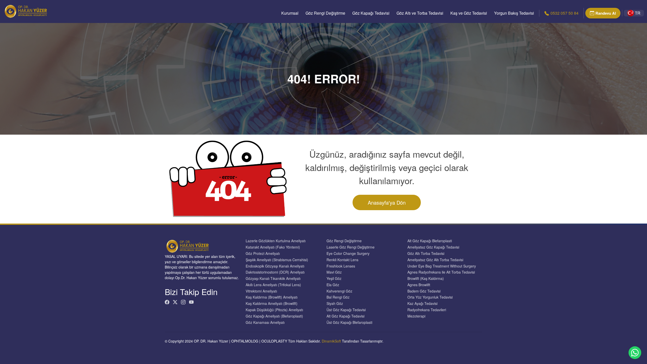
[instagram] (183, 302)
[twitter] (175, 302)
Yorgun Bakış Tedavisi (514, 13)
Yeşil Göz (334, 278)
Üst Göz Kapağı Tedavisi (346, 310)
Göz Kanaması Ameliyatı (265, 322)
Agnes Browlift (418, 285)
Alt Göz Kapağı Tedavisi (345, 316)
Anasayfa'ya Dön (387, 202)
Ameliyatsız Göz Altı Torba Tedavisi (435, 260)
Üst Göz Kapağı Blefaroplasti (349, 322)
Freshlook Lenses (341, 266)
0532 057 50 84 (564, 13)
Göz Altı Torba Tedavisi (425, 253)
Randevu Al (605, 13)
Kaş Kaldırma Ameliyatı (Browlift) (271, 303)
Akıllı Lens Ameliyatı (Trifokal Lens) (273, 285)
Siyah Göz (335, 303)
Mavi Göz (334, 272)
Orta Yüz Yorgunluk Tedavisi (430, 297)
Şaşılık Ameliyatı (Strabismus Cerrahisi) (277, 260)
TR (637, 13)
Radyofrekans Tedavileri (426, 310)
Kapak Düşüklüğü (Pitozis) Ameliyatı (274, 310)
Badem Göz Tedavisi (424, 291)
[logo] (26, 11)
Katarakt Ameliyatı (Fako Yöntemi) (273, 247)
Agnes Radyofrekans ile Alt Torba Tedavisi (441, 272)
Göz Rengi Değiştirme (325, 13)
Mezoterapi (416, 316)
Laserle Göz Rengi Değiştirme (351, 247)
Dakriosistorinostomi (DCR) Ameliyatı (275, 272)
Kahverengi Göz (339, 291)
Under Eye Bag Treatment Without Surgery (441, 266)
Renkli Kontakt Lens (342, 260)
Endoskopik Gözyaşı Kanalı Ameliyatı (275, 266)
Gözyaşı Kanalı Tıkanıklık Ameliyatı (273, 278)
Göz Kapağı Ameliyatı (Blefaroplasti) (274, 316)
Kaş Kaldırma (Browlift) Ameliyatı (271, 297)
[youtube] (191, 302)
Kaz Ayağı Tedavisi (422, 303)
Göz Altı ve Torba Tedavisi (420, 13)
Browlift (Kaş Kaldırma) (425, 278)
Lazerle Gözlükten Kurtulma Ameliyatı (276, 241)
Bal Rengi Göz (338, 297)
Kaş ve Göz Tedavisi (468, 13)
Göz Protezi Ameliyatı (263, 253)
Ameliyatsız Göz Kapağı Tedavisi (433, 247)
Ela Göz (333, 285)
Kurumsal (289, 13)
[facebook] (167, 302)
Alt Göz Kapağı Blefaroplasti (429, 241)
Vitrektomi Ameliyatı (261, 291)
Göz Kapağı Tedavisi (370, 13)
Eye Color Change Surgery (348, 253)
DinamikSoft (331, 341)
